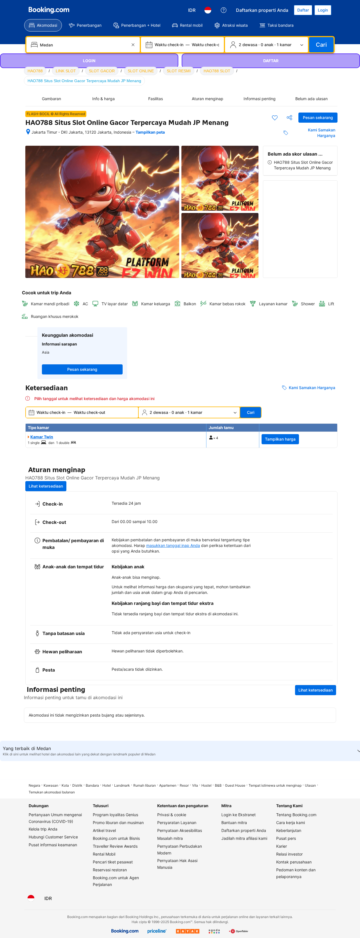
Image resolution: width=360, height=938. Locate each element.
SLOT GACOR (102, 71)
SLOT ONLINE (141, 71)
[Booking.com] (49, 10)
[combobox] (84, 45)
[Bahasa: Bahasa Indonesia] (208, 10)
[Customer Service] (223, 10)
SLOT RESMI (179, 71)
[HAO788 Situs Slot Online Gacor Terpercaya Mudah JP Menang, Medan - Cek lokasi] (28, 132)
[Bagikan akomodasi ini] (289, 117)
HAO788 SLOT (217, 71)
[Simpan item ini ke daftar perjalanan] (275, 117)
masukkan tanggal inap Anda (173, 545)
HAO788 (35, 71)
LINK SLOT (66, 71)
